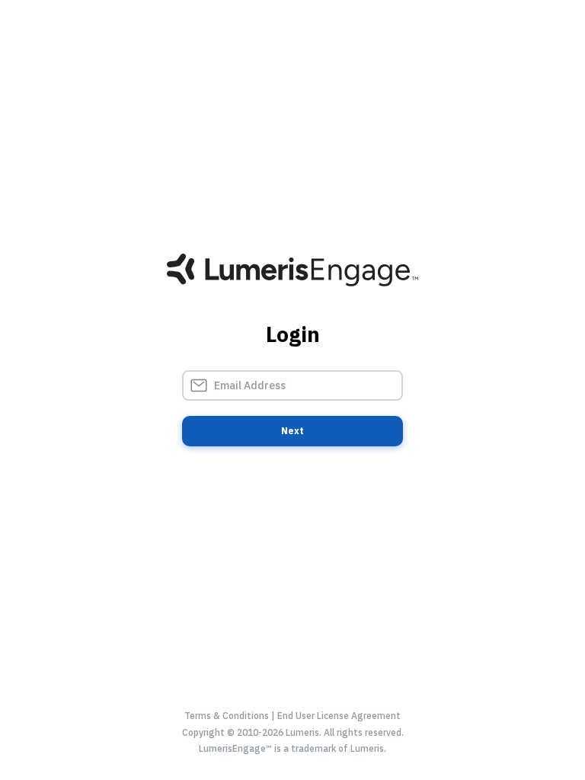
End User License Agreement (339, 715)
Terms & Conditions (226, 715)
